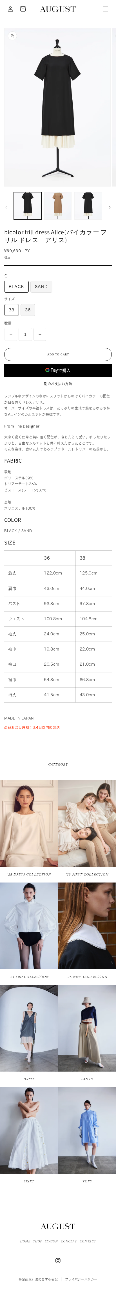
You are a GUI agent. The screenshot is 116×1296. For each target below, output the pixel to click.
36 (28, 310)
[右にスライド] (110, 207)
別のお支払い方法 (58, 383)
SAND (41, 287)
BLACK (16, 287)
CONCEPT (69, 1242)
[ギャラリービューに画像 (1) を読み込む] (27, 206)
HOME (25, 1242)
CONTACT (88, 1242)
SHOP (37, 1242)
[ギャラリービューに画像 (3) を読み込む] (88, 206)
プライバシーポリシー (81, 1279)
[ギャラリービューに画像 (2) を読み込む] (58, 206)
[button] (105, 9)
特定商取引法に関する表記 (38, 1279)
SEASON (51, 1242)
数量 (8, 323)
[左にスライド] (6, 207)
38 (11, 310)
